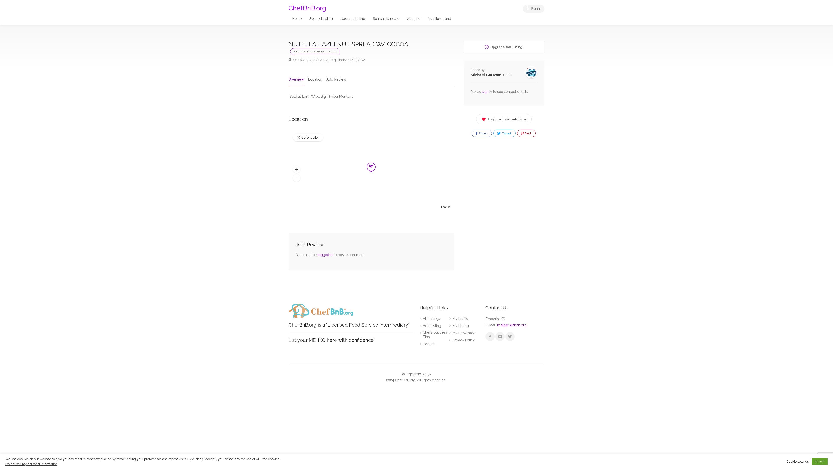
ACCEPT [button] (820, 461)
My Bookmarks (464, 333)
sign (485, 92)
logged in (325, 255)
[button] (296, 169)
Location (315, 79)
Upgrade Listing (353, 19)
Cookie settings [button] (797, 461)
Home (297, 19)
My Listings (461, 326)
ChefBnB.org (307, 8)
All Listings (431, 319)
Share (482, 133)
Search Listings (384, 19)
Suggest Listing (321, 19)
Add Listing (432, 326)
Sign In (535, 9)
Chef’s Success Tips (435, 334)
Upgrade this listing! (506, 47)
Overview (296, 79)
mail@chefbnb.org (511, 325)
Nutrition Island (439, 19)
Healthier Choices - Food (315, 51)
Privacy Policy (463, 340)
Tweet (506, 133)
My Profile (460, 319)
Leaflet (445, 207)
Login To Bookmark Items (507, 119)
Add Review (336, 79)
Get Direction (310, 137)
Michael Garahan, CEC (491, 75)
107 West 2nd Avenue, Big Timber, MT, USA (328, 60)
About (412, 19)
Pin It (527, 133)
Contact (429, 344)
